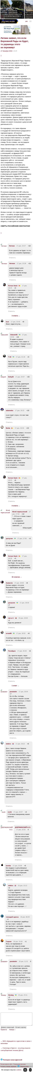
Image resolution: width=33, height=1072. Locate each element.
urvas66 (9, 633)
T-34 (9, 357)
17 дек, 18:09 (19, 583)
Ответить (12, 258)
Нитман (12, 246)
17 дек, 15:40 (15, 322)
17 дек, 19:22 (20, 744)
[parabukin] (4, 692)
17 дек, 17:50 (22, 538)
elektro (8, 744)
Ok (25, 1070)
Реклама (16, 34)
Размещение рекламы (19, 1064)
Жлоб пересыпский (19, 512)
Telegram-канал (24, 1066)
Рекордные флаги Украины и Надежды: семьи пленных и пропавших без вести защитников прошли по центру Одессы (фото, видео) (11, 14)
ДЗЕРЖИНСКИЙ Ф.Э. (23, 827)
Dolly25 (11, 377)
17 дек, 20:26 (22, 651)
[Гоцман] (2, 941)
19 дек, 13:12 (22, 885)
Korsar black (12, 286)
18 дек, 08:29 (25, 917)
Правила (4, 1030)
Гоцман (8, 941)
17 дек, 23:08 (17, 866)
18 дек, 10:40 (17, 941)
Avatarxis (9, 583)
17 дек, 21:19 (20, 357)
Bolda (8, 428)
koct (7, 322)
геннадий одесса (12, 917)
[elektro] (2, 744)
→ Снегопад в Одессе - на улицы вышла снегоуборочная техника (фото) (15, 1049)
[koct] (2, 322)
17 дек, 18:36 (24, 603)
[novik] (3, 812)
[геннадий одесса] (2, 917)
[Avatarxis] (2, 583)
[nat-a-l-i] (4, 618)
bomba (8, 866)
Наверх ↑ (12, 1030)
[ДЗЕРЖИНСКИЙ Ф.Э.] (7, 830)
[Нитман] (4, 246)
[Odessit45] (4, 335)
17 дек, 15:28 (21, 263)
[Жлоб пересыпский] (5, 512)
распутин (9, 538)
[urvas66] (2, 633)
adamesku (9, 410)
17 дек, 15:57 (20, 377)
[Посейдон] (4, 651)
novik (10, 812)
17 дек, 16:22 (19, 410)
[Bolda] (2, 428)
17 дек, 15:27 (21, 246)
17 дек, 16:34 (19, 428)
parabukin (13, 692)
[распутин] (2, 538)
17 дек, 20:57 (18, 812)
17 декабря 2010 (6, 51)
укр (26, 21)
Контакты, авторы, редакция (8, 1066)
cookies (18, 1070)
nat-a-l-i (11, 618)
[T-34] (4, 357)
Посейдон (12, 651)
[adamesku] (2, 410)
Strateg (11, 995)
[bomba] (2, 866)
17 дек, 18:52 (20, 633)
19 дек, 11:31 (23, 961)
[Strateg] (3, 995)
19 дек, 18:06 (23, 618)
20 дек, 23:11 (22, 995)
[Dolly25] (3, 377)
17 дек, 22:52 (20, 830)
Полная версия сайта (6, 1064)
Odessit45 (13, 335)
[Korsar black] (4, 286)
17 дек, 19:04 (23, 692)
